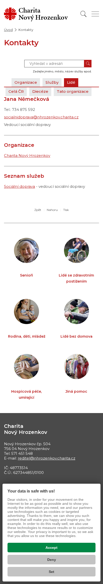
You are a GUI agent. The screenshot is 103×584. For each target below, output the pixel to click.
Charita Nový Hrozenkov (27, 155)
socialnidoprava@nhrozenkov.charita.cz (41, 117)
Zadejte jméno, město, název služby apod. (62, 71)
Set (51, 572)
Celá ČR (16, 91)
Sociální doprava (19, 186)
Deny (51, 560)
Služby (52, 82)
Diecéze (40, 91)
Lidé (71, 82)
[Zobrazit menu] (95, 14)
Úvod (8, 30)
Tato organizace (72, 91)
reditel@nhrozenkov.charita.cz (46, 458)
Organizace (25, 82)
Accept (52, 548)
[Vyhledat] (83, 14)
